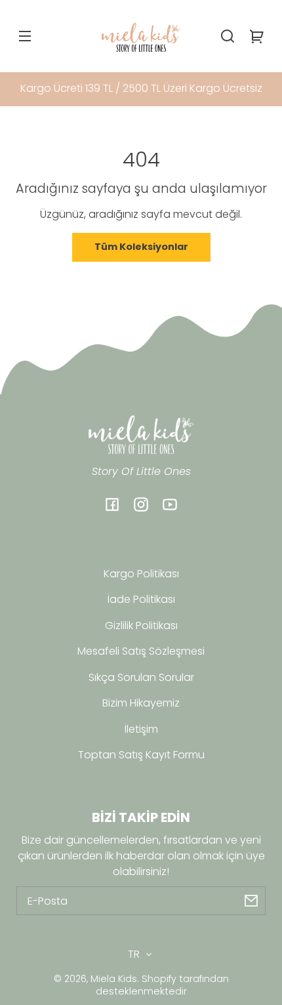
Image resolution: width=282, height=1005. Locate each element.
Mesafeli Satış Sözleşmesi (141, 651)
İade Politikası (141, 599)
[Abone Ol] (251, 900)
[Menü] (24, 36)
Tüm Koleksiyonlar (141, 246)
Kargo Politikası (141, 573)
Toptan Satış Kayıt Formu (141, 754)
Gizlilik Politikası (141, 625)
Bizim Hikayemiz (141, 702)
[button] (227, 36)
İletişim (141, 729)
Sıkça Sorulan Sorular (141, 677)
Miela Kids (114, 978)
